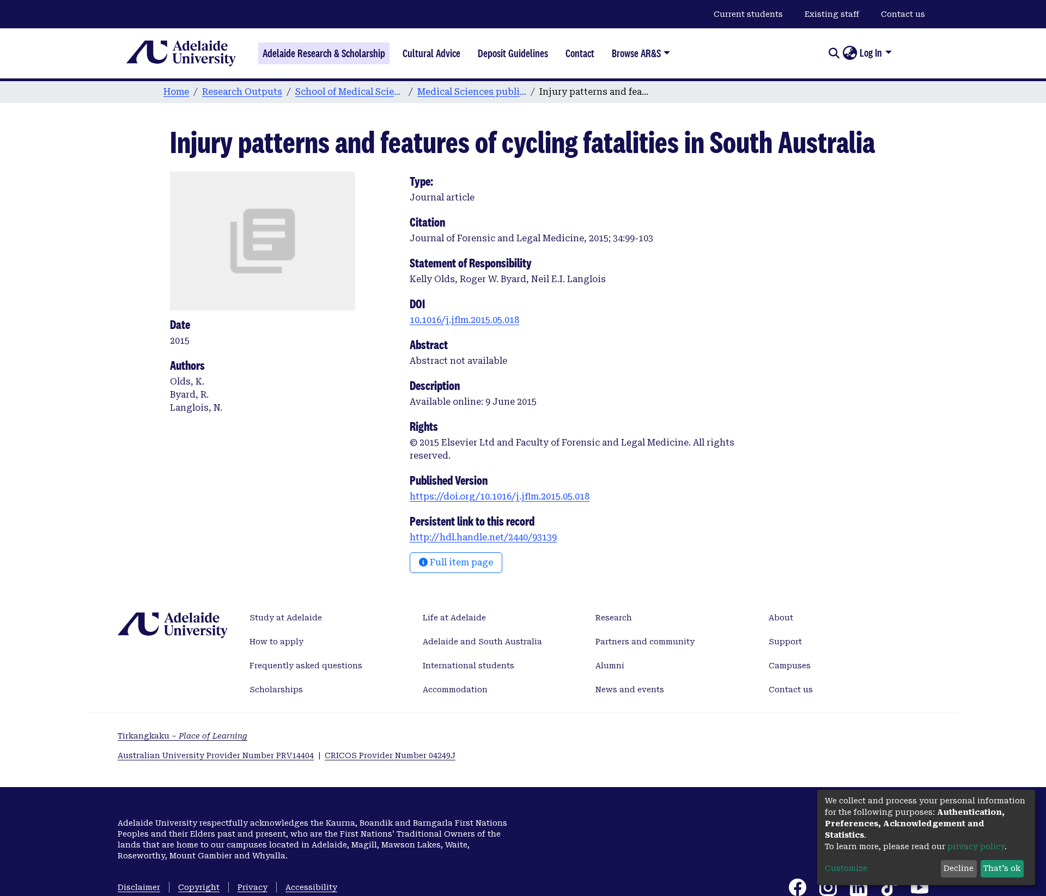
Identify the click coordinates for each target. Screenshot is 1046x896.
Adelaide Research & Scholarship (324, 53)
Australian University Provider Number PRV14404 (216, 755)
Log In (871, 52)
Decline (959, 868)
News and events (629, 689)
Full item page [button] (460, 562)
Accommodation (455, 689)
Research (613, 617)
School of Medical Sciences (349, 92)
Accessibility (311, 887)
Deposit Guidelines (513, 53)
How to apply (276, 641)
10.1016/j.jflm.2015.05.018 (464, 320)
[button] (850, 53)
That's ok (1001, 868)
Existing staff (832, 14)
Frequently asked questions (306, 665)
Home (176, 92)
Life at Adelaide (454, 617)
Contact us (903, 14)
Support (785, 641)
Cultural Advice (431, 53)
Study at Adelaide (286, 617)
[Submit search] (834, 53)
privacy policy (976, 846)
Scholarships (276, 689)
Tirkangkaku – (182, 736)
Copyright (199, 887)
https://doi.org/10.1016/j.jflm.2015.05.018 (499, 496)
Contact (579, 53)
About (781, 617)
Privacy (252, 887)
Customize (846, 868)
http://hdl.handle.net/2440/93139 (483, 537)
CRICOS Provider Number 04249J (390, 755)
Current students (748, 14)
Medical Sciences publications (471, 92)
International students (468, 665)
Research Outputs (242, 92)
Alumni (609, 665)
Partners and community (645, 641)
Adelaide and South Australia (482, 641)
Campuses (790, 665)
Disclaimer (139, 887)
